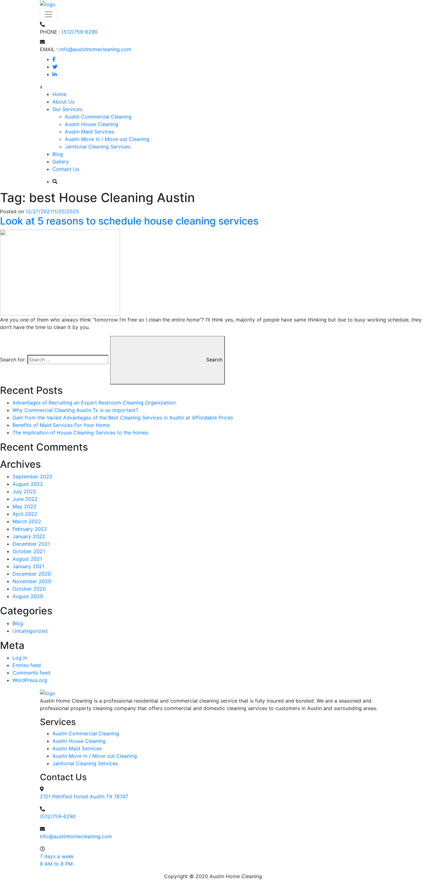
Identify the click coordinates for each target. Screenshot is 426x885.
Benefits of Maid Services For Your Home (61, 425)
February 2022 (29, 529)
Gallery (60, 161)
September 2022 (32, 476)
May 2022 (24, 506)
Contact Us (65, 169)
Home (59, 94)
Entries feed (26, 665)
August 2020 (27, 596)
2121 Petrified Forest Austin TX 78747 (84, 796)
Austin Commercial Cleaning (98, 117)
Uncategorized (29, 631)
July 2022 (24, 491)
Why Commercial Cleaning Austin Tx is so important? (75, 410)
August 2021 (27, 559)
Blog (57, 154)
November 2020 (31, 581)
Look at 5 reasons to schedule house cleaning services (129, 221)
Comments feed (31, 673)
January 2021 (28, 566)
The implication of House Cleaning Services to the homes (80, 432)
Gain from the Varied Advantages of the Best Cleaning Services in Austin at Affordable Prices (122, 417)
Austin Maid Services (89, 131)
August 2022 (27, 484)
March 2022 (26, 521)
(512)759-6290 (80, 32)
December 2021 (31, 544)
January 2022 (28, 536)
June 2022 (25, 499)
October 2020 (29, 589)
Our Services (67, 109)
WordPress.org (29, 680)
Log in (19, 658)
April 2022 (24, 514)
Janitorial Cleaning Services (97, 146)
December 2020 (31, 574)
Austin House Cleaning (91, 124)
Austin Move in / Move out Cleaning (107, 139)
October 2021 (28, 551)
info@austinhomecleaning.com (95, 49)
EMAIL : (49, 49)
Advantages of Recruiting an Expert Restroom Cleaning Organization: (94, 402)
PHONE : (50, 32)
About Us (63, 102)
